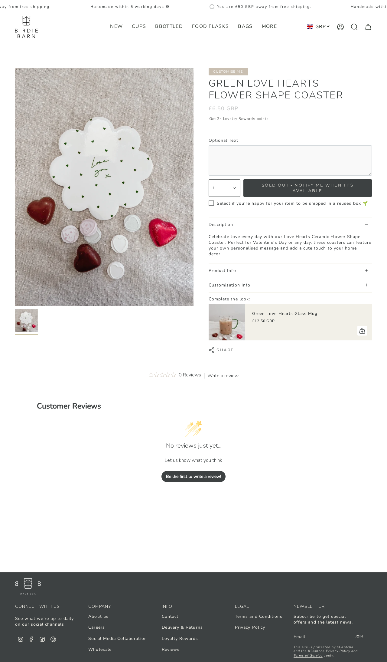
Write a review (223, 376)
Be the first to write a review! (193, 476)
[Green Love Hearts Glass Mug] (227, 322)
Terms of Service (308, 655)
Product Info (222, 270)
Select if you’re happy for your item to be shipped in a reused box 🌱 (292, 203)
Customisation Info (229, 285)
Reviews (171, 649)
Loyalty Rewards (180, 638)
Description (221, 224)
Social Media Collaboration (117, 638)
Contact (170, 616)
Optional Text (223, 140)
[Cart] (368, 27)
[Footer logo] (28, 586)
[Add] (362, 331)
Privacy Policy (250, 627)
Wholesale (99, 649)
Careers (96, 627)
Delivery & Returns (182, 627)
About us (98, 616)
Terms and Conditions (258, 616)
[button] (139, 27)
